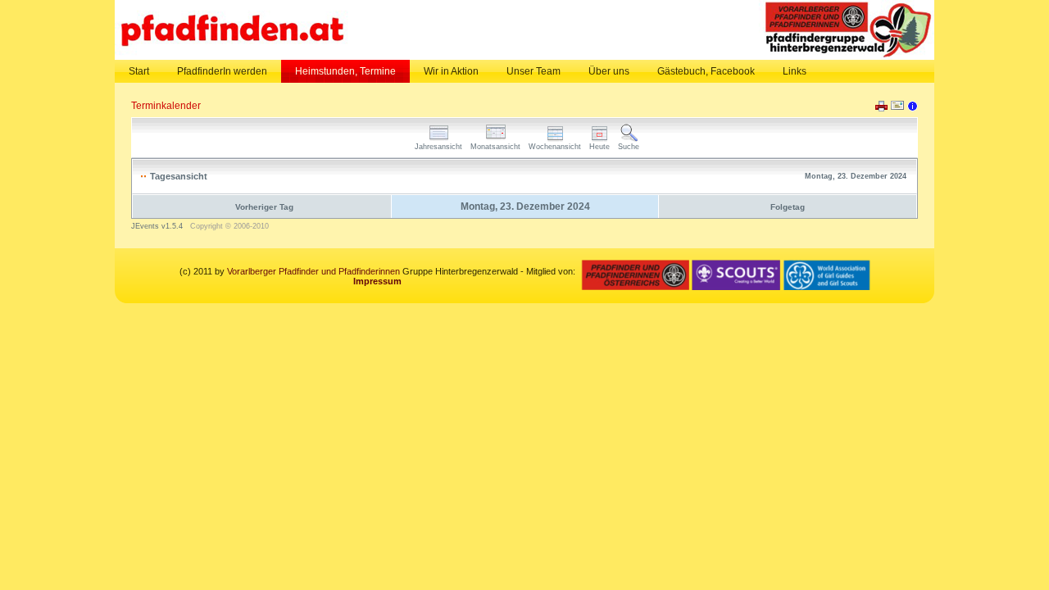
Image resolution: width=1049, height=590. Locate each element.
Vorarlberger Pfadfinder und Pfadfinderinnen (313, 271)
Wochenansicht (555, 147)
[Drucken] (881, 108)
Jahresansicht (438, 147)
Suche (628, 147)
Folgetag (787, 206)
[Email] (897, 109)
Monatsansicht (495, 147)
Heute (599, 147)
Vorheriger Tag (264, 206)
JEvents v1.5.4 (158, 226)
